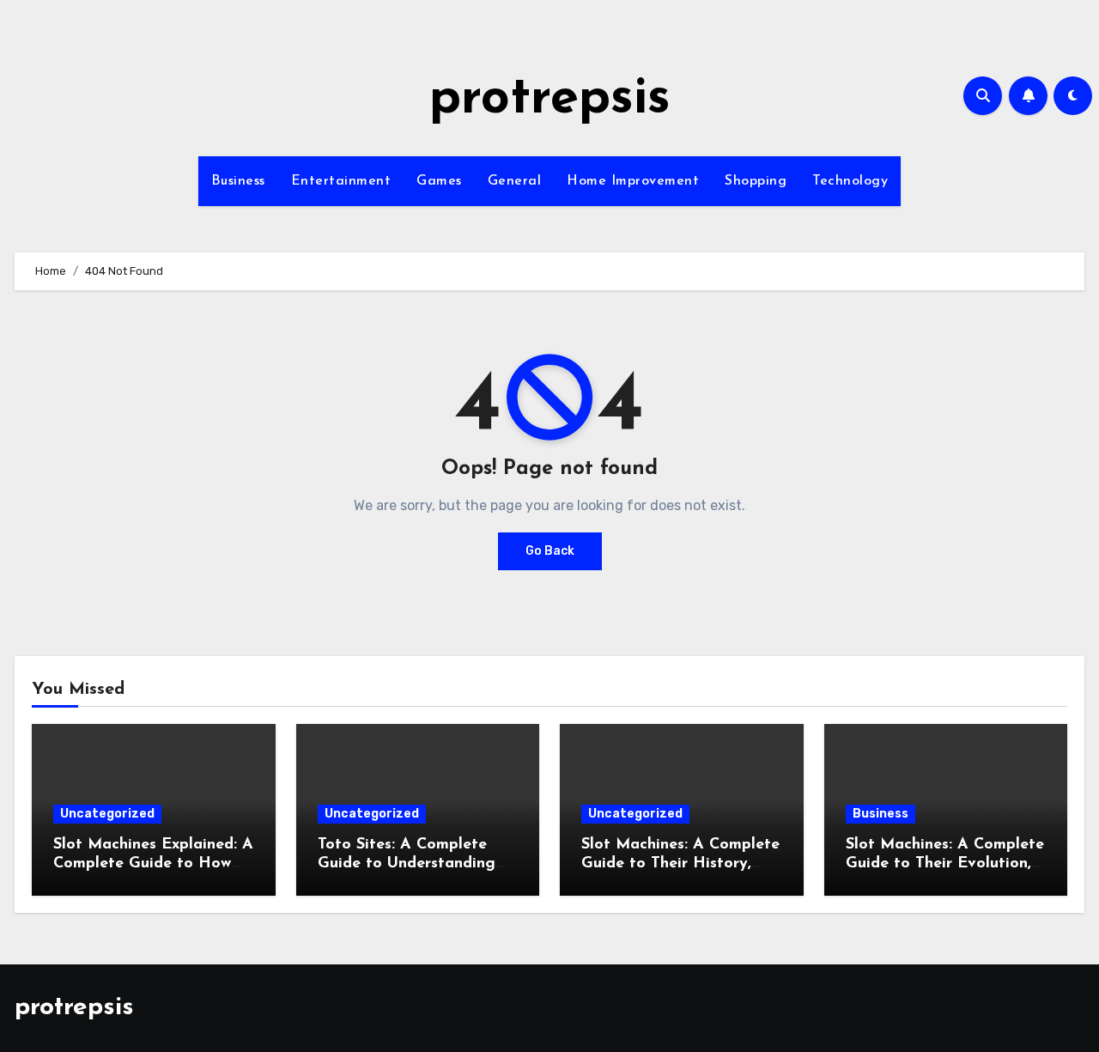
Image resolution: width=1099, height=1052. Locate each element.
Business (238, 181)
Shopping (755, 181)
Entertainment (341, 181)
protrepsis (550, 99)
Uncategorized (107, 813)
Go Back (549, 551)
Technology (850, 181)
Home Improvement (633, 181)
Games (439, 181)
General (515, 181)
